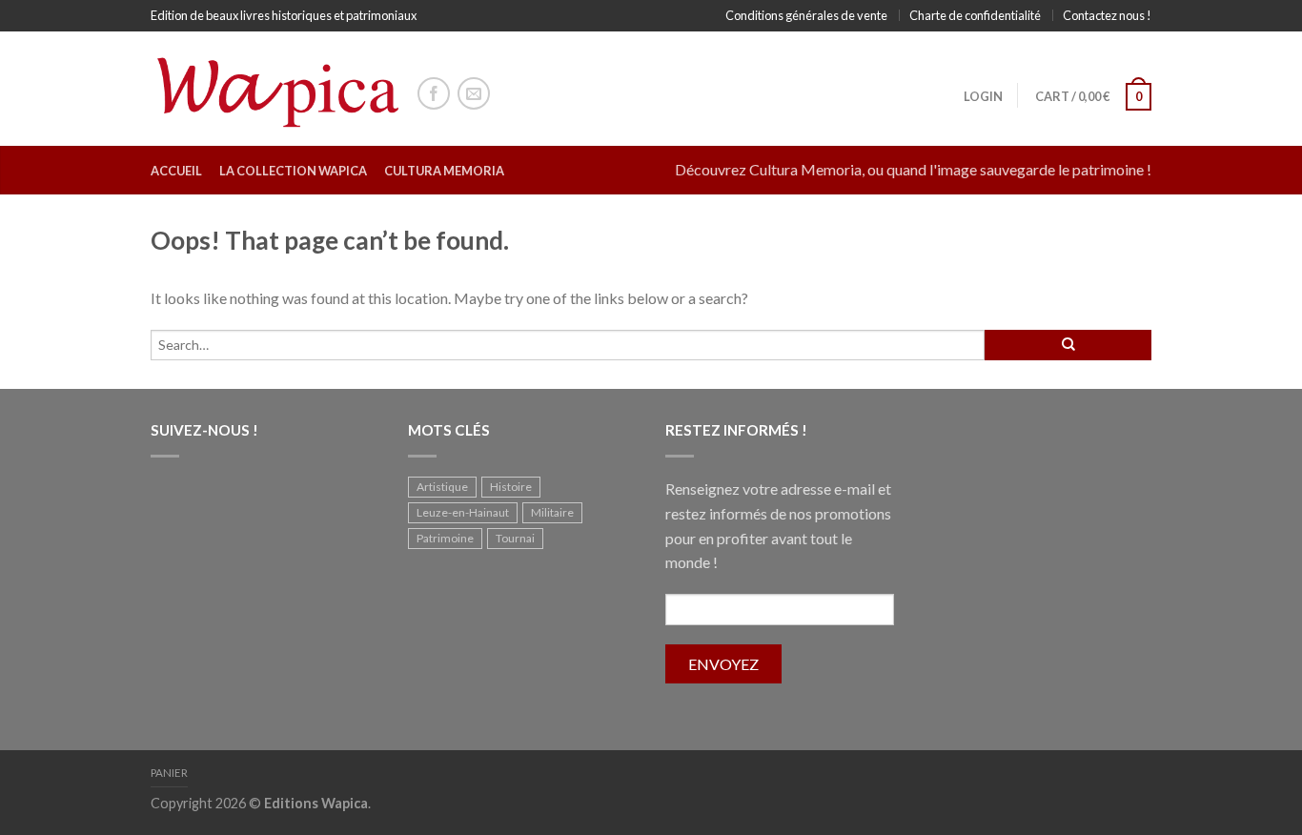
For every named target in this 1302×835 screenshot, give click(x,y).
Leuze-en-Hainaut (463, 512)
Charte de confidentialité (975, 15)
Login (983, 96)
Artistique (442, 486)
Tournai (515, 538)
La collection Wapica (293, 170)
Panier (169, 772)
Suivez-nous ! (204, 429)
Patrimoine (445, 538)
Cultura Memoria (444, 170)
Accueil (176, 170)
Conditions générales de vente (806, 15)
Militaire (552, 512)
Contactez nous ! (1107, 15)
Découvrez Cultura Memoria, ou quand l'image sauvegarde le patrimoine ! (913, 169)
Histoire (511, 486)
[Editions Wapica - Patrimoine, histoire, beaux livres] (274, 88)
